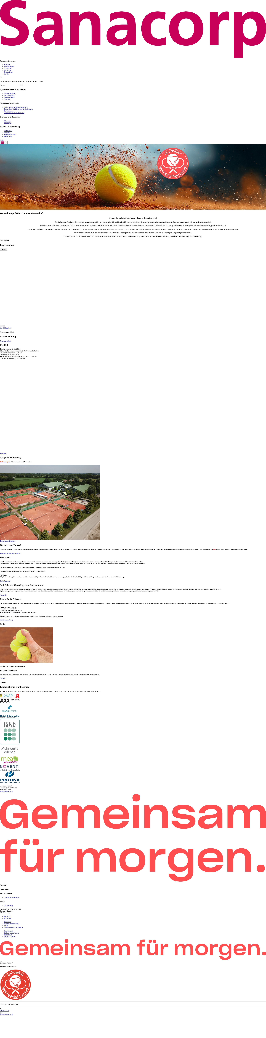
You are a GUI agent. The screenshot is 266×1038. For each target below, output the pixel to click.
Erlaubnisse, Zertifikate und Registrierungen (18, 109)
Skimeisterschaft (9, 97)
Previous (3, 249)
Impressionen (8, 72)
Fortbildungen (8, 111)
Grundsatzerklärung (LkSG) (13, 927)
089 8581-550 (4, 1011)
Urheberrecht (8, 931)
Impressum (7, 922)
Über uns (7, 133)
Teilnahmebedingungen (12, 897)
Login (2, 140)
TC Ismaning (8, 905)
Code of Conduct (9, 936)
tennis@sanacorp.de (6, 791)
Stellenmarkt (8, 131)
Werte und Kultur (10, 134)
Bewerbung (8, 136)
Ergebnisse (7, 70)
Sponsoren (7, 68)
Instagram (7, 918)
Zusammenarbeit (9, 93)
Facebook (7, 916)
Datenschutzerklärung (11, 923)
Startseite (7, 64)
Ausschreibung (9, 66)
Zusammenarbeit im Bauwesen (14, 113)
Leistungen (7, 123)
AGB (6, 925)
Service (6, 74)
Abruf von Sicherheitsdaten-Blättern (16, 107)
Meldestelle (8, 934)
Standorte (7, 99)
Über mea (7, 121)
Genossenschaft (9, 95)
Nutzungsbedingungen (11, 933)
